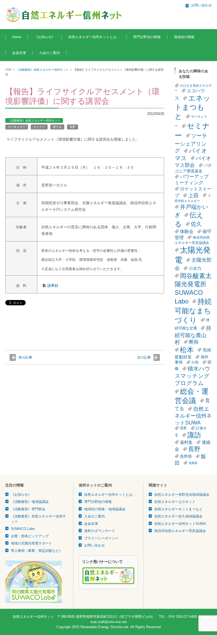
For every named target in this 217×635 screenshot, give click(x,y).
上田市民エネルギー (193, 198)
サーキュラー (16, 126)
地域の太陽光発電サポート (31, 543)
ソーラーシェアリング (191, 143)
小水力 (195, 268)
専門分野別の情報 (147, 37)
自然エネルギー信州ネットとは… (94, 37)
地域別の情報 (184, 37)
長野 (72, 126)
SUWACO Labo (23, 529)
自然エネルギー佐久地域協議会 (178, 516)
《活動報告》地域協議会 (30, 502)
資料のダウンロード (99, 531)
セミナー (39, 126)
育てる (57, 126)
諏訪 (194, 435)
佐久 (196, 224)
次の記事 (144, 357)
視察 (183, 428)
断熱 (193, 342)
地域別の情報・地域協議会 (104, 509)
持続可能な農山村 (193, 335)
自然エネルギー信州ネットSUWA (193, 416)
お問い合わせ (94, 545)
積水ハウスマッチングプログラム (192, 375)
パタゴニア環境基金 (193, 168)
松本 (187, 350)
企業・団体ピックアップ (30, 536)
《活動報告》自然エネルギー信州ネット (42, 69)
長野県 (186, 456)
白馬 (195, 362)
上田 (193, 195)
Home (16, 37)
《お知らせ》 (44, 37)
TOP (8, 69)
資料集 (186, 442)
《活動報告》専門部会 (28, 509)
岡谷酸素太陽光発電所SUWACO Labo (193, 288)
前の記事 (25, 357)
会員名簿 (19, 53)
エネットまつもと (192, 107)
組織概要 (75, 51)
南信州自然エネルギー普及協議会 (192, 240)
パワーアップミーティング (192, 179)
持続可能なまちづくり (193, 310)
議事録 (52, 285)
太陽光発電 (193, 254)
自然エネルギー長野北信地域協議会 (181, 495)
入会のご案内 (49, 53)
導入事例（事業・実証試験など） (36, 551)
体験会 (186, 231)
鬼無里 (193, 462)
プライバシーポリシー (101, 538)
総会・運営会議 (192, 396)
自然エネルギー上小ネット (175, 502)
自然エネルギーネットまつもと (178, 509)
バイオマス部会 (193, 161)
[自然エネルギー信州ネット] (64, 15)
